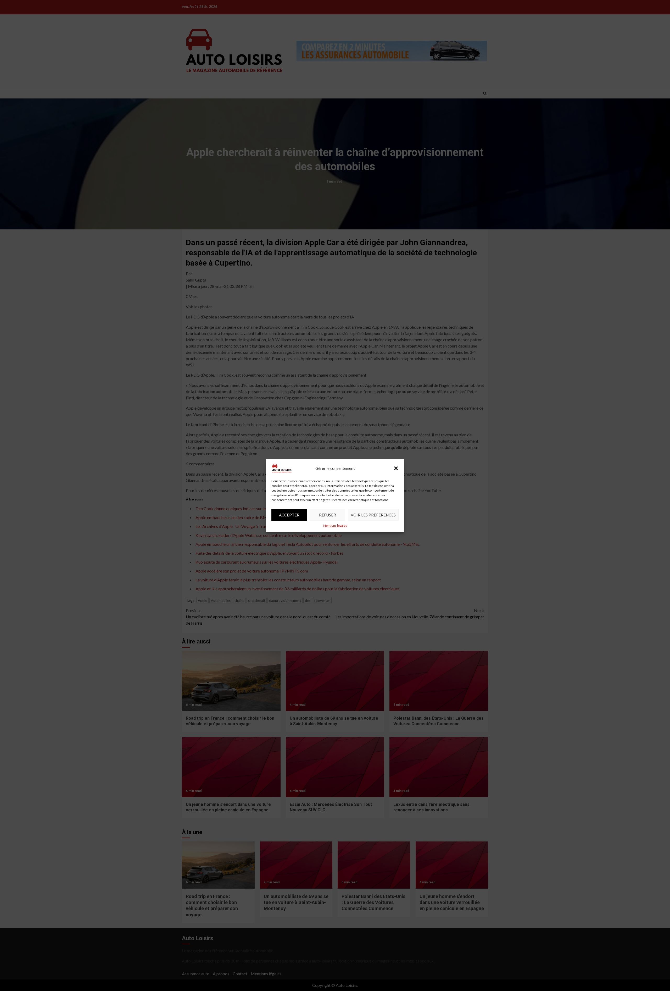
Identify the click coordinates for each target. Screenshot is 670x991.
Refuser (327, 515)
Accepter (289, 515)
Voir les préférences (373, 515)
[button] (396, 468)
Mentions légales (335, 525)
